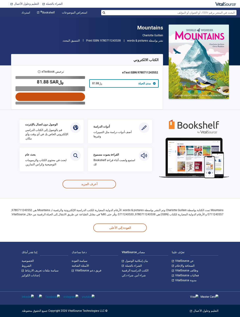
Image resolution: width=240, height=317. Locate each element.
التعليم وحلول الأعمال (26, 3)
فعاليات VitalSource (186, 275)
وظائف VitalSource (186, 270)
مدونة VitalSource (185, 280)
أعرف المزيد (89, 184)
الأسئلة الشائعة (80, 265)
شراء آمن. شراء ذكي (134, 275)
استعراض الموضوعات (74, 12)
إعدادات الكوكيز (31, 275)
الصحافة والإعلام (184, 265)
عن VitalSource (184, 260)
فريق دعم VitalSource (87, 270)
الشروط (26, 265)
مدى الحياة (121, 83)
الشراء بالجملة (54, 3)
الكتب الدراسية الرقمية (135, 270)
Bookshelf (47, 12)
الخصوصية (28, 260)
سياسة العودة (79, 260)
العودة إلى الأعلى (120, 228)
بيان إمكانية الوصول (136, 260)
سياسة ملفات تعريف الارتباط (41, 270)
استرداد (25, 12)
